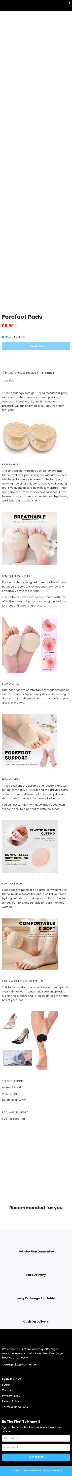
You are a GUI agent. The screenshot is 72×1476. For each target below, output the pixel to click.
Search (6, 1385)
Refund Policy (11, 1401)
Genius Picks (35, 1470)
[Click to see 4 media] (42, 302)
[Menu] (2, 5)
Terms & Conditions (15, 1407)
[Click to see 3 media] (30, 302)
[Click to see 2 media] (18, 302)
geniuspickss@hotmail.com (20, 1364)
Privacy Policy (11, 1396)
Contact (7, 1390)
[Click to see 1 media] (7, 302)
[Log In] (67, 5)
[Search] (4, 5)
